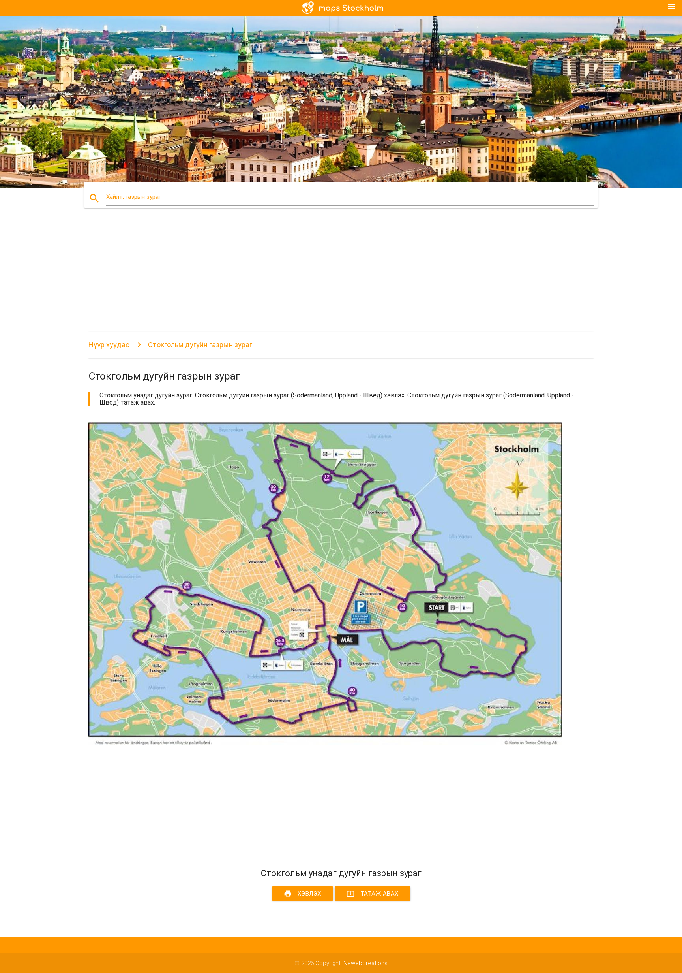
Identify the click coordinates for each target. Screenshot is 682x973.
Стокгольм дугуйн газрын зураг (200, 345)
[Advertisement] (325, 277)
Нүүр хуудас (108, 345)
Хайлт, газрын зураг (133, 196)
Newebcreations (365, 963)
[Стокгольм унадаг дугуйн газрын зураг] (325, 743)
